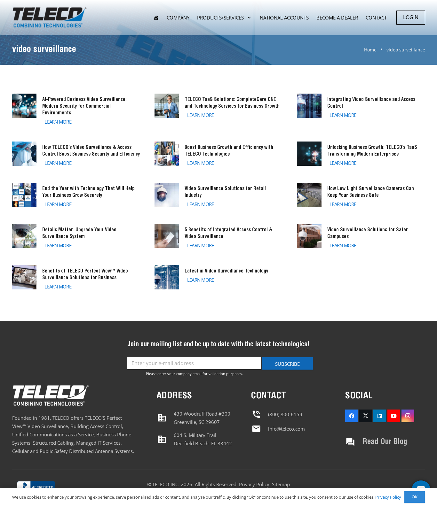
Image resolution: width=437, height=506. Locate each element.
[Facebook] (351, 416)
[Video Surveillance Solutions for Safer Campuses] (361, 237)
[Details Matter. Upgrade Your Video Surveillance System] (76, 237)
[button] (249, 17)
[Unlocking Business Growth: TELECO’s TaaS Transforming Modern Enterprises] (361, 155)
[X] (365, 416)
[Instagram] (407, 416)
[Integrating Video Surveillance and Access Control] (361, 110)
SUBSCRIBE (287, 364)
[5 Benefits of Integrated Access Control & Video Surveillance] (218, 237)
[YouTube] (393, 416)
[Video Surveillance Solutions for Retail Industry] (218, 196)
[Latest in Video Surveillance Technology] (218, 278)
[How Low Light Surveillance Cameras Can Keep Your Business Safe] (361, 196)
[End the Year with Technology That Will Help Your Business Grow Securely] (76, 196)
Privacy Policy (254, 484)
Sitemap (281, 484)
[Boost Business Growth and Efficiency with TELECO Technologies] (218, 155)
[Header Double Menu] (49, 17)
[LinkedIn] (379, 416)
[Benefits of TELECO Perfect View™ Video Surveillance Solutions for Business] (76, 278)
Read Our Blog (384, 442)
